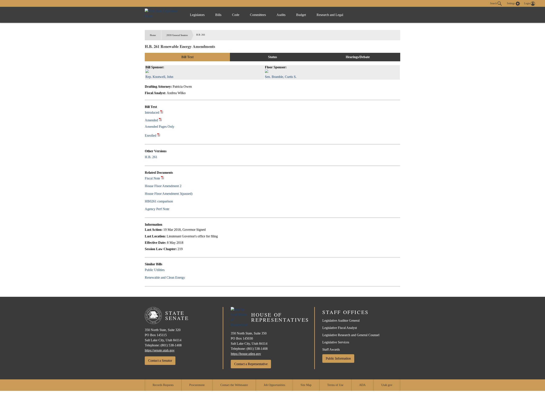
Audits (281, 15)
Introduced (152, 112)
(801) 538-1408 (171, 345)
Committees (258, 15)
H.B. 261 (151, 157)
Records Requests (163, 385)
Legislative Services (335, 342)
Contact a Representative (251, 364)
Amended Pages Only (159, 126)
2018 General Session (177, 35)
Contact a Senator (160, 360)
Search (494, 3)
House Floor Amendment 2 (163, 186)
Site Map (306, 385)
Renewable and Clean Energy (165, 277)
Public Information (338, 358)
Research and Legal (330, 15)
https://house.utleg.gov (246, 354)
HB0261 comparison (159, 201)
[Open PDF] (161, 112)
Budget (301, 15)
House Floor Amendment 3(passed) (168, 193)
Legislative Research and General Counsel (350, 335)
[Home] (163, 15)
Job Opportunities (274, 385)
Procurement (197, 385)
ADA (362, 385)
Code (235, 15)
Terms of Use (335, 385)
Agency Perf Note (157, 209)
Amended (151, 120)
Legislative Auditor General (341, 320)
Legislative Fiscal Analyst (339, 328)
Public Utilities (155, 270)
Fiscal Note (152, 178)
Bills (218, 15)
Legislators (197, 15)
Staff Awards (331, 349)
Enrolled (150, 135)
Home (153, 35)
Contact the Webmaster (234, 385)
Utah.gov (386, 385)
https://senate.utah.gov (160, 350)
